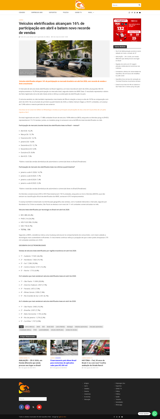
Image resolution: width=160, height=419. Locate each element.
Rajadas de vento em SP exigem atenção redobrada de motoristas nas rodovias (128, 66)
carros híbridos (60, 327)
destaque (70, 327)
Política (118, 394)
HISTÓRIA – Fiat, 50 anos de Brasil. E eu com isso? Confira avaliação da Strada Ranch (94, 362)
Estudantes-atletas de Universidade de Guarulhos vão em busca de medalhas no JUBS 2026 (128, 73)
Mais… (90, 12)
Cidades (22, 12)
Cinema (86, 391)
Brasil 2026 (50, 327)
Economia (87, 397)
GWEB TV (78, 12)
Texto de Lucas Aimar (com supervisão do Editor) (35, 37)
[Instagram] (27, 407)
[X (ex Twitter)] (33, 407)
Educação (87, 399)
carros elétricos (29, 327)
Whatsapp (119, 405)
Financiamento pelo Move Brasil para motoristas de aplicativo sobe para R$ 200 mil (63, 362)
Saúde (118, 397)
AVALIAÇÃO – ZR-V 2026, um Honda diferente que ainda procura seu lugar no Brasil (30, 362)
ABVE (38, 327)
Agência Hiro (62, 417)
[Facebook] (21, 407)
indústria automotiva (81, 327)
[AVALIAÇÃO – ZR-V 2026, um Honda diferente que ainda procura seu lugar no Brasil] (33, 347)
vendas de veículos (71, 330)
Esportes (53, 12)
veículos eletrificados (57, 330)
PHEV (35, 330)
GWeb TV (26, 358)
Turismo (118, 399)
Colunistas (87, 394)
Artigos (86, 383)
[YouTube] (39, 407)
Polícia (66, 12)
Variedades (119, 402)
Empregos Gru (37, 12)
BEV (43, 327)
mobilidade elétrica (25, 330)
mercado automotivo (96, 327)
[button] (154, 413)
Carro (21, 20)
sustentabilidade (44, 330)
